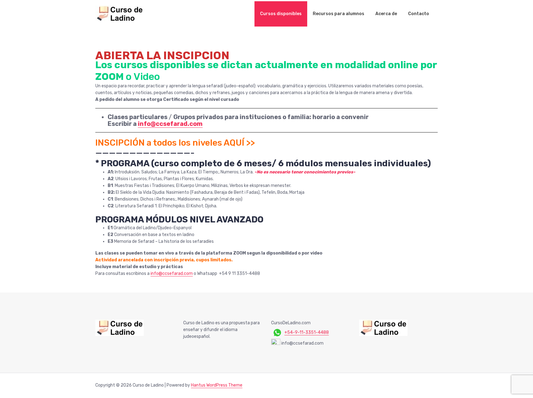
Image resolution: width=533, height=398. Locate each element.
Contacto (418, 13)
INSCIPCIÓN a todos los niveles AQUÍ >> (175, 143)
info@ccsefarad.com (170, 123)
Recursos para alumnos (338, 13)
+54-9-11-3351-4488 (306, 332)
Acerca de (386, 13)
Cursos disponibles (281, 13)
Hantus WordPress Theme (216, 385)
